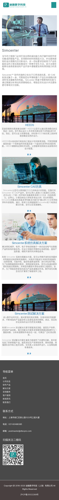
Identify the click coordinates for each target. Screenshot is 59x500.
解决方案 (6, 388)
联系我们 (6, 402)
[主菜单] (53, 5)
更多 (29, 155)
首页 (5, 378)
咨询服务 (6, 392)
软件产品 (6, 385)
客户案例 (6, 395)
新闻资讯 (6, 399)
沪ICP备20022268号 (29, 494)
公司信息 (6, 381)
